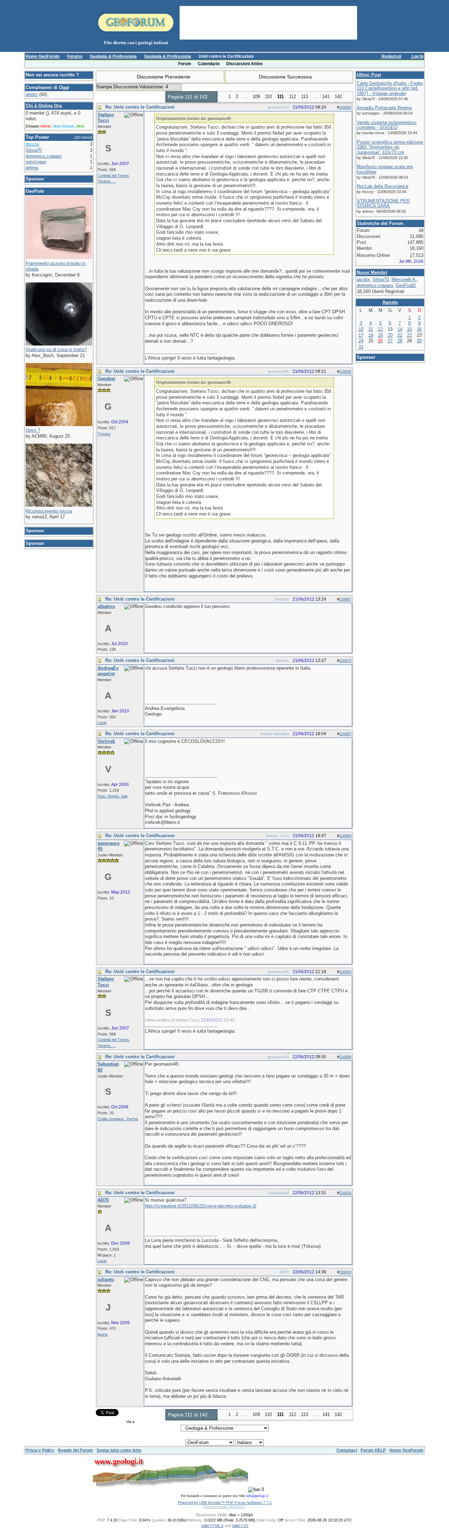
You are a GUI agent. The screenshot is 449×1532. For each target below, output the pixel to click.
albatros (281, 660)
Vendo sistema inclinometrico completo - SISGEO (386, 125)
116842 (345, 107)
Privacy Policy (40, 1450)
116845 (345, 371)
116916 (345, 1193)
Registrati (391, 56)
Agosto (390, 302)
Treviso (104, 434)
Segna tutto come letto (118, 1450)
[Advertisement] (268, 22)
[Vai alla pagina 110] (221, 96)
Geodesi (281, 599)
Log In (416, 56)
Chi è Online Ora (44, 105)
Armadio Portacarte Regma (384, 107)
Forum (184, 63)
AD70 (284, 1272)
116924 (345, 1272)
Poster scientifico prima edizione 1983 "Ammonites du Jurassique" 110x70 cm (390, 147)
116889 (345, 836)
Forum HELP (373, 1450)
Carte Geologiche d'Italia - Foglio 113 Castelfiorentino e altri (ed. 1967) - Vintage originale (390, 88)
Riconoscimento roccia (49, 511)
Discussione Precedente (162, 77)
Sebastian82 (278, 1193)
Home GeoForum (43, 56)
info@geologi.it (257, 1496)
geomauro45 (278, 107)
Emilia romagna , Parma (118, 1119)
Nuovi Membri (372, 272)
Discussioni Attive (244, 63)
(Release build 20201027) (224, 1507)
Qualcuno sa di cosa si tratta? (56, 349)
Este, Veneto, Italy (113, 796)
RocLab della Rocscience (382, 186)
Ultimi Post (369, 74)
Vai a (130, 1422)
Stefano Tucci (276, 836)
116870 (345, 660)
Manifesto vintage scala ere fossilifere (385, 169)
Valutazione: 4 (154, 86)
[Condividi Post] (330, 108)
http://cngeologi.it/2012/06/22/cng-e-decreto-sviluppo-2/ (200, 1206)
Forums (74, 56)
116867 (345, 599)
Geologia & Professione (113, 56)
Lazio (102, 722)
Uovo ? (33, 430)
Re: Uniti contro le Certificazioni (140, 107)
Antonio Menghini (274, 734)
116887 (345, 734)
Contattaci (346, 1450)
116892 (345, 972)
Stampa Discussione (117, 86)
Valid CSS (240, 1526)
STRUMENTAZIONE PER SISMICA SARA (383, 203)
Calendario (209, 63)
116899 (345, 1057)
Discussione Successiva (286, 77)
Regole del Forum (75, 1450)
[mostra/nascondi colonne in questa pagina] (420, 64)
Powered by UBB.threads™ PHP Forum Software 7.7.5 (225, 1502)
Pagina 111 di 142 (188, 97)
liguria (102, 1334)
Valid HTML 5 (212, 1526)
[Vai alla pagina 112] (348, 96)
